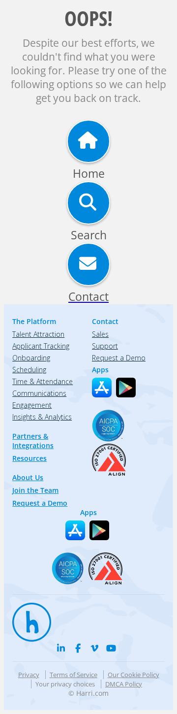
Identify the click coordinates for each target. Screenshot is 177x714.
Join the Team (35, 490)
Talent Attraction (38, 334)
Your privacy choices (65, 684)
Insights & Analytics (42, 417)
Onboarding (31, 357)
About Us (27, 477)
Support (105, 346)
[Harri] (27, 617)
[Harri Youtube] (111, 648)
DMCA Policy (123, 684)
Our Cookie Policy (133, 674)
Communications (39, 393)
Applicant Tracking (40, 346)
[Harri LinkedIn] (61, 648)
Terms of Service (73, 674)
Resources (29, 458)
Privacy (28, 674)
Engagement (32, 405)
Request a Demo (39, 503)
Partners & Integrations (33, 440)
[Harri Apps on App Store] (102, 387)
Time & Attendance (42, 381)
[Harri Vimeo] (94, 648)
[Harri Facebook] (78, 648)
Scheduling (29, 369)
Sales (100, 334)
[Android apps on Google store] (126, 387)
